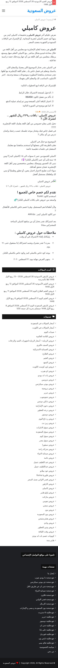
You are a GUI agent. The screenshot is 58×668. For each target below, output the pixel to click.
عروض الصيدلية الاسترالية (43, 349)
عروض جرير (49, 393)
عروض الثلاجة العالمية (45, 336)
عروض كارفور (48, 484)
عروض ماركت (48, 497)
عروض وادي (49, 523)
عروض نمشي (48, 505)
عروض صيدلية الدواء (45, 453)
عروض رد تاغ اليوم (46, 419)
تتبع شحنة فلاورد (47, 595)
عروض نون (49, 510)
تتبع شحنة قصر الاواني (45, 599)
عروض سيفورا (48, 445)
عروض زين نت (48, 423)
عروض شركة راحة (46, 449)
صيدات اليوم (49, 332)
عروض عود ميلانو (47, 471)
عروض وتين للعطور (46, 527)
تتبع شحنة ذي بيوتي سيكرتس (42, 582)
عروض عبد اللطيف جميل (44, 462)
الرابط (21, 92)
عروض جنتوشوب (47, 397)
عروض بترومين (48, 380)
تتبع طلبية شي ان (47, 625)
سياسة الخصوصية (47, 647)
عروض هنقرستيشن (46, 519)
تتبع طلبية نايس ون (46, 638)
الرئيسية (50, 19)
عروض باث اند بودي (46, 375)
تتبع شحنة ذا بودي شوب (44, 578)
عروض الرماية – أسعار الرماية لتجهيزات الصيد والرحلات (31, 341)
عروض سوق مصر (46, 440)
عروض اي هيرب (47, 371)
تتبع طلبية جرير (48, 617)
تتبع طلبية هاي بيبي (46, 643)
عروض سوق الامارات (45, 427)
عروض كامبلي (48, 488)
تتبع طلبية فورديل (47, 634)
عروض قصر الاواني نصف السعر (41, 479)
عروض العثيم (49, 358)
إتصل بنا (51, 573)
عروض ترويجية (48, 388)
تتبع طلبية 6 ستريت (46, 612)
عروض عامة (49, 458)
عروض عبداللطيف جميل (44, 466)
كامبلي (52, 156)
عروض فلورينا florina (45, 475)
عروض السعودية (9, 663)
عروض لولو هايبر (47, 492)
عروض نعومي (48, 501)
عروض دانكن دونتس (45, 401)
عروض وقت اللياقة (46, 532)
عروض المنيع (49, 362)
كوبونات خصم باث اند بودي (43, 536)
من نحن (51, 651)
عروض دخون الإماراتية (45, 406)
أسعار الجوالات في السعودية (42, 323)
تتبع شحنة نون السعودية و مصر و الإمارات (37, 608)
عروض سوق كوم (47, 436)
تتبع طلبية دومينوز (47, 621)
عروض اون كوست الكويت (43, 367)
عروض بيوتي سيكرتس (44, 384)
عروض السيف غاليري (45, 345)
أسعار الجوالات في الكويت (43, 328)
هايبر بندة (50, 540)
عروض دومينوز (48, 414)
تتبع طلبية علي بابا (47, 630)
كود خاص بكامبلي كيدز (35, 253)
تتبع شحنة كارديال (47, 604)
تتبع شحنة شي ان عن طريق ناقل (40, 586)
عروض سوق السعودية (45, 432)
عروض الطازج (48, 354)
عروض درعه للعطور (46, 410)
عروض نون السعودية (45, 514)
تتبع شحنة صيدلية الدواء (44, 591)
